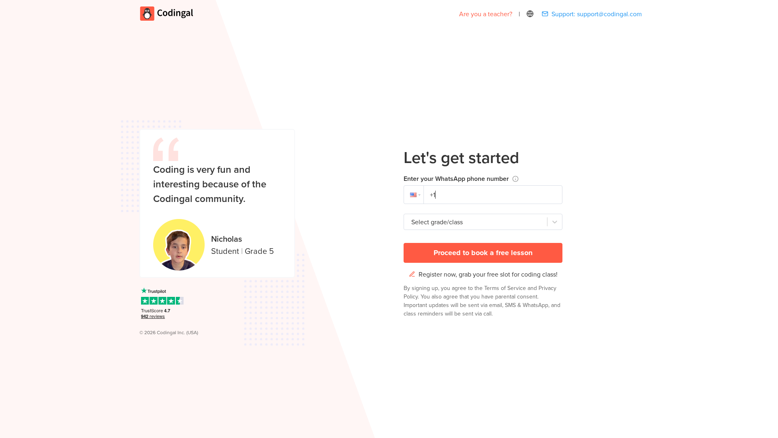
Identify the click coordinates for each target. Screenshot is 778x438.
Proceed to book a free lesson (483, 252)
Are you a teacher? (485, 14)
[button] (414, 194)
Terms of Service (506, 288)
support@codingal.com (609, 13)
